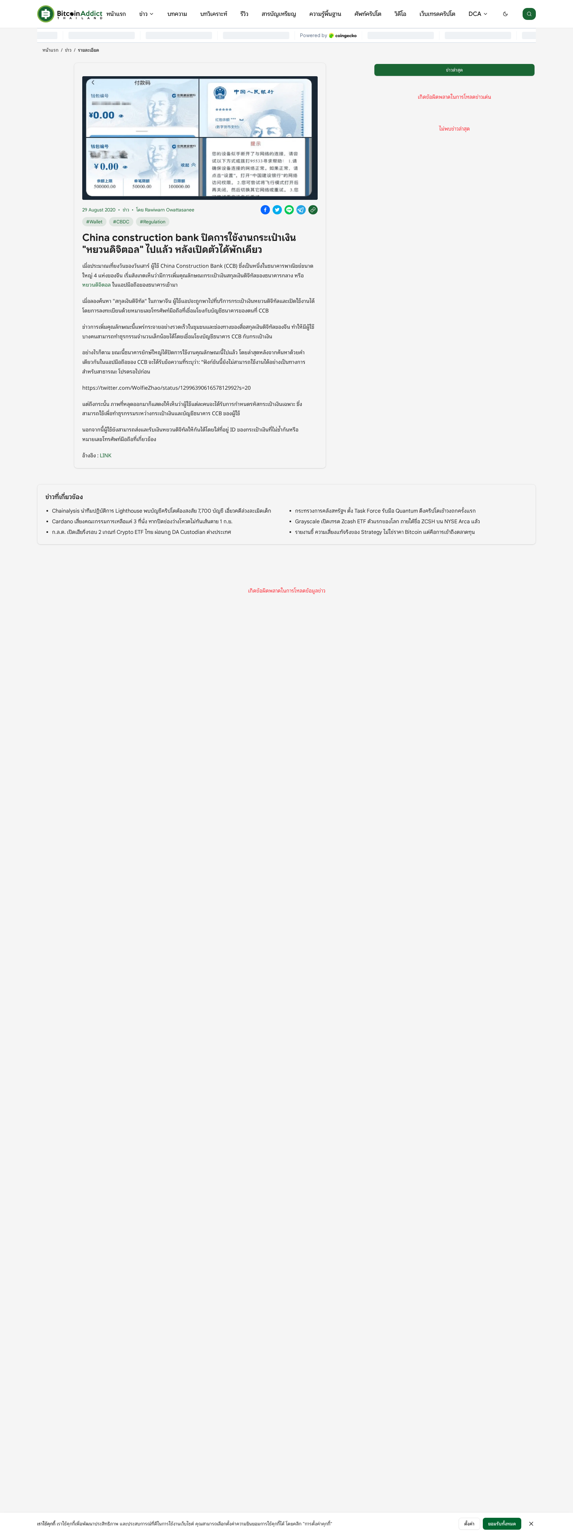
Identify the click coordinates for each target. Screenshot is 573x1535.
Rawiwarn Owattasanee (169, 210)
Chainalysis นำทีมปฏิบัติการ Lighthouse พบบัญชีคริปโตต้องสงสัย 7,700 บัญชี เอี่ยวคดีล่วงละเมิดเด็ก (161, 511)
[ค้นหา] (529, 14)
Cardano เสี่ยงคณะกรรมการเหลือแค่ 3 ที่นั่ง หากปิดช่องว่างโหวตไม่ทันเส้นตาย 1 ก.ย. (142, 521)
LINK (105, 455)
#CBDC (121, 222)
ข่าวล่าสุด (454, 70)
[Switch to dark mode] (505, 14)
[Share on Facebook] (265, 209)
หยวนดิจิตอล (96, 284)
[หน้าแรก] (69, 14)
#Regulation (152, 222)
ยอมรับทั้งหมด (502, 1524)
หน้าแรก (116, 14)
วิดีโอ (400, 14)
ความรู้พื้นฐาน (325, 14)
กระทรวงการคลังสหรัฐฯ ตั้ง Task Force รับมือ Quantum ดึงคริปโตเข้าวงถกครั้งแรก (385, 511)
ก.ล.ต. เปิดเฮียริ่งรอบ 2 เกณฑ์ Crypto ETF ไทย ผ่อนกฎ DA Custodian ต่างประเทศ (141, 532)
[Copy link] (313, 209)
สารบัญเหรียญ (279, 14)
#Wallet (94, 222)
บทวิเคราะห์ (213, 14)
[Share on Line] (289, 209)
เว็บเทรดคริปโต (437, 14)
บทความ (177, 14)
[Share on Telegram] (301, 209)
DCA (475, 14)
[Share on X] (277, 209)
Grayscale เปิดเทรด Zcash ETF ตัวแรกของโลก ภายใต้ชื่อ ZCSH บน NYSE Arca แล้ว (387, 521)
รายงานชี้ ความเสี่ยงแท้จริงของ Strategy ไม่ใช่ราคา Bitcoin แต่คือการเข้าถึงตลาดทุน (385, 532)
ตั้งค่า (469, 1524)
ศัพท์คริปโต (367, 14)
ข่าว (143, 14)
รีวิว (244, 14)
